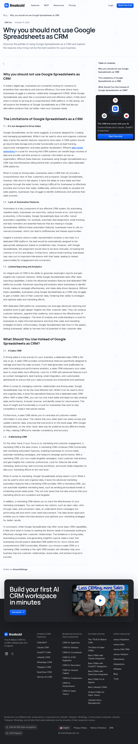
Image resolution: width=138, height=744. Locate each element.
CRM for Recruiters (71, 665)
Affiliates (117, 669)
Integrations (118, 664)
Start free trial (125, 5)
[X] (12, 654)
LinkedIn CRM (43, 657)
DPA (111, 728)
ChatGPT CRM (44, 652)
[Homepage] (14, 5)
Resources (59, 5)
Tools (116, 679)
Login (110, 5)
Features (35, 5)
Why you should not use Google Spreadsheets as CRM (113, 70)
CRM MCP (42, 642)
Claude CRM (43, 647)
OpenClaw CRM (44, 672)
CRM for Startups (70, 647)
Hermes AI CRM (44, 677)
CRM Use (8, 22)
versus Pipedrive (121, 639)
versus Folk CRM (121, 649)
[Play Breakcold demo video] (100, 600)
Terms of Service (98, 728)
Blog (5, 15)
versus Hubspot (120, 654)
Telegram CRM (44, 667)
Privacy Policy (80, 728)
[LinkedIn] (6, 654)
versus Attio (119, 644)
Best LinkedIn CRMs (97, 687)
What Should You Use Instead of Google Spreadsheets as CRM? (113, 88)
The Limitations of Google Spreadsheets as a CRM (110, 79)
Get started (16, 612)
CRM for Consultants (72, 652)
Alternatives (118, 659)
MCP (46, 5)
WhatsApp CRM (44, 662)
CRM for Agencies (71, 642)
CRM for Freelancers (72, 678)
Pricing (72, 5)
